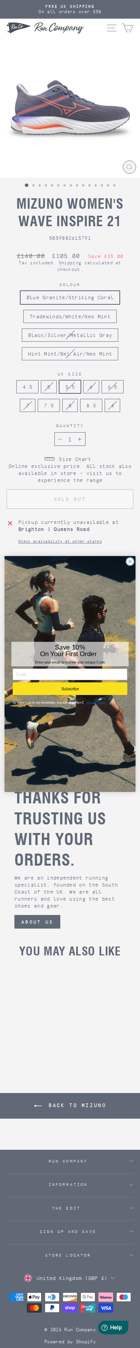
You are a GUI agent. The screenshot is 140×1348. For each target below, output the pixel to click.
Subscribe (70, 688)
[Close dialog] (130, 562)
